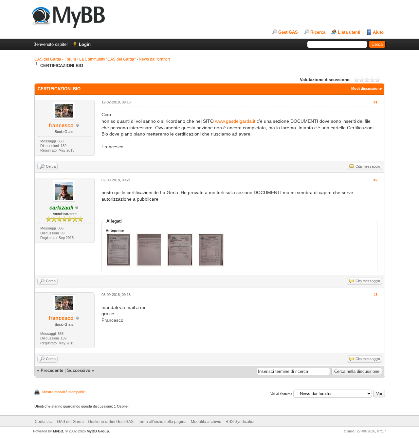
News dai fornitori (154, 59)
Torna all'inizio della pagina (162, 421)
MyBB (58, 431)
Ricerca (317, 32)
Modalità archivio (206, 421)
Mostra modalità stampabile (63, 392)
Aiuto (378, 32)
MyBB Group (98, 431)
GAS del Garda (70, 421)
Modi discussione (366, 88)
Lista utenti (349, 32)
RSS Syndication (241, 421)
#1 (375, 102)
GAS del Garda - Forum (55, 59)
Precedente (52, 370)
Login (85, 44)
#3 (375, 295)
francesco (61, 125)
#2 (375, 180)
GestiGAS (288, 32)
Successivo (78, 370)
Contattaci (44, 421)
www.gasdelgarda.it (235, 121)
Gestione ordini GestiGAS (111, 421)
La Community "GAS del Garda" (107, 59)
